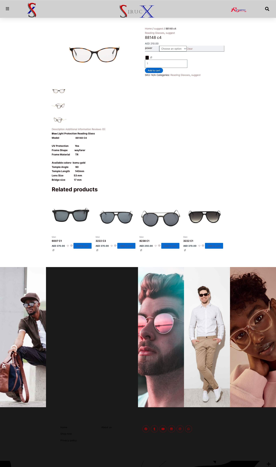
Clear (190, 48)
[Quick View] (71, 245)
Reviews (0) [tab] (98, 129)
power (148, 48)
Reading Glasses (180, 75)
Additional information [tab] (78, 129)
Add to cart (154, 70)
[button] (7, 9)
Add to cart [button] (82, 245)
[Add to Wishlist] (147, 58)
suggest (158, 28)
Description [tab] (58, 129)
